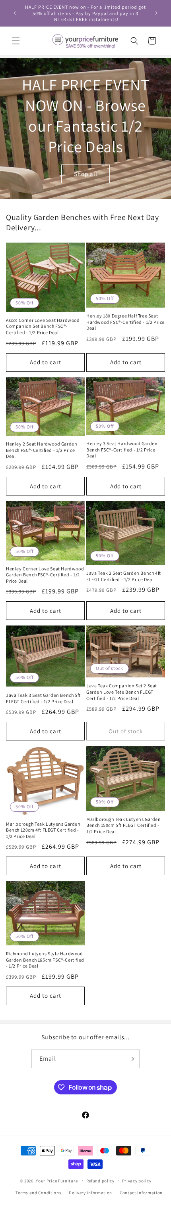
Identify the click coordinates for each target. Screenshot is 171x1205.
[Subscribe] (131, 1059)
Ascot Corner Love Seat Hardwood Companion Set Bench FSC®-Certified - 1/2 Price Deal (43, 326)
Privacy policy (137, 1181)
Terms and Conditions (38, 1192)
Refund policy (100, 1181)
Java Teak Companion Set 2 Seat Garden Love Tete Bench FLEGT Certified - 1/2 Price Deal (121, 692)
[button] (16, 41)
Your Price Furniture (57, 1180)
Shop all (85, 173)
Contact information (141, 1192)
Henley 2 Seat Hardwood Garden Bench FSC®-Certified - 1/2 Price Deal (41, 450)
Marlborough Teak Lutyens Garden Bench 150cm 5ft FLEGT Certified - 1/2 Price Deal (123, 825)
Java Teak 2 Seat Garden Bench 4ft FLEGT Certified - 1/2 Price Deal (123, 576)
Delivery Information (90, 1192)
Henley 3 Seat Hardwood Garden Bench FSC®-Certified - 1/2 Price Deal (121, 449)
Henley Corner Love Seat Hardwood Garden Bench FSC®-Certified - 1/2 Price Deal (45, 575)
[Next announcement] (156, 13)
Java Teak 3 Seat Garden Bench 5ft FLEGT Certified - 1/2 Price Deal (43, 698)
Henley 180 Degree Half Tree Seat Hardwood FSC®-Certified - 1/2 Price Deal (125, 322)
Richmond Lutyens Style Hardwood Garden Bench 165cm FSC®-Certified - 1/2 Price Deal (45, 960)
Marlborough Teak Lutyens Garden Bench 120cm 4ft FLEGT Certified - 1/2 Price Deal (43, 830)
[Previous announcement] (14, 13)
